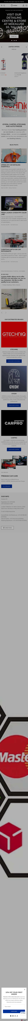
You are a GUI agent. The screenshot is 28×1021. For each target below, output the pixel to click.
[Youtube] (13, 1015)
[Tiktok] (17, 1015)
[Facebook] (10, 1015)
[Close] (24, 989)
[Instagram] (15, 1015)
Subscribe (14, 1011)
